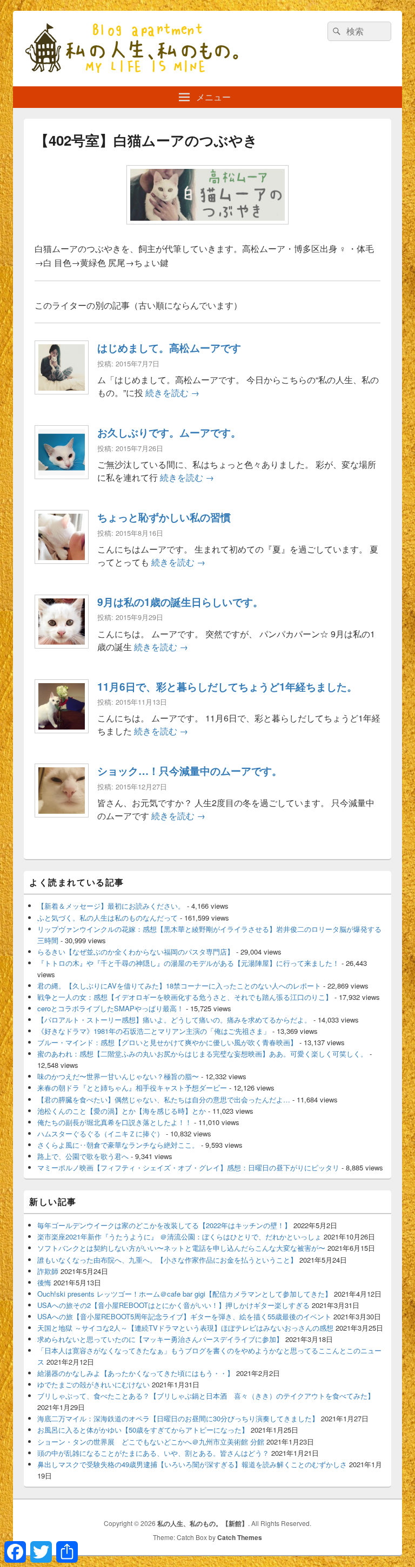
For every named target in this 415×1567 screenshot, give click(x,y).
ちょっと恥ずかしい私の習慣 (164, 516)
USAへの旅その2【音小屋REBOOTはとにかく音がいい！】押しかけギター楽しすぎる (173, 1305)
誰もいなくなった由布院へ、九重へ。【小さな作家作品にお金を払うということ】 (167, 1260)
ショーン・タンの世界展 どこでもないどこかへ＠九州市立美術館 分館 (150, 1441)
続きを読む (172, 392)
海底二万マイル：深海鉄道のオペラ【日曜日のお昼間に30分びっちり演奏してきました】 (178, 1418)
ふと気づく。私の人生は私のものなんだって (107, 917)
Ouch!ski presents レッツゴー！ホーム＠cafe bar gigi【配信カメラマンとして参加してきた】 (184, 1294)
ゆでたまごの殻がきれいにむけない (93, 1384)
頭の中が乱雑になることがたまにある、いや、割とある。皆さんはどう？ (153, 1453)
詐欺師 (47, 1271)
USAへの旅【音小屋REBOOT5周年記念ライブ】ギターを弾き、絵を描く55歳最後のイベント (184, 1316)
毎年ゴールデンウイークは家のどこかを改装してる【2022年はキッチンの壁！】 (164, 1225)
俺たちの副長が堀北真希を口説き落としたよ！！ (114, 1122)
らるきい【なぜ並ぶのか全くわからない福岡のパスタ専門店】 (135, 951)
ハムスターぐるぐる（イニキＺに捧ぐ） (100, 1133)
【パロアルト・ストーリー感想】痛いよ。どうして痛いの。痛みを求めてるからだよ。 (174, 1019)
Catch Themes (239, 1537)
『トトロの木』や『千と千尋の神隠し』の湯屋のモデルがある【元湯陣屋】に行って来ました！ (188, 963)
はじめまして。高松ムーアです (169, 347)
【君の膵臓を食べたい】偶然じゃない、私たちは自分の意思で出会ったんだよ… (163, 1099)
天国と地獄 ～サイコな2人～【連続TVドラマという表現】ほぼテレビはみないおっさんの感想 (185, 1328)
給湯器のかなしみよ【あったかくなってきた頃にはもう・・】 (135, 1373)
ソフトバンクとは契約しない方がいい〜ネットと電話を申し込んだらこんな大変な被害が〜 (181, 1248)
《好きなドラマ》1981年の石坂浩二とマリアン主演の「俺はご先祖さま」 (153, 1031)
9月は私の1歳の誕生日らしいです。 (180, 601)
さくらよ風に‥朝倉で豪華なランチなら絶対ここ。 (118, 1145)
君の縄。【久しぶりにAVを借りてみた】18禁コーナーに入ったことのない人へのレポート (179, 985)
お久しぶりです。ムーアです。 (169, 432)
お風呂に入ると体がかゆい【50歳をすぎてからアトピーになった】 (143, 1430)
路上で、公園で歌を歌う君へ (83, 1156)
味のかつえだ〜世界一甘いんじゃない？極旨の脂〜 (118, 1076)
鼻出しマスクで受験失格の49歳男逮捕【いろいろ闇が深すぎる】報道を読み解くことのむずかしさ (192, 1464)
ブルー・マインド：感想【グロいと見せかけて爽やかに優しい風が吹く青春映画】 (167, 1042)
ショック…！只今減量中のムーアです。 (189, 770)
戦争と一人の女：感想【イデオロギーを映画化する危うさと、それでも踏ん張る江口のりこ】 (184, 997)
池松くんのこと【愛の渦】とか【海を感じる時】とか (121, 1111)
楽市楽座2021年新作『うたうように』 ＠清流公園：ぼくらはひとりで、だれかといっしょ (179, 1236)
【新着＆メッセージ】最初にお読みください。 (111, 906)
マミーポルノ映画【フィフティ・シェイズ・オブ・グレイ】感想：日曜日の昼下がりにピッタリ (188, 1167)
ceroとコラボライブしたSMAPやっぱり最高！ (110, 1008)
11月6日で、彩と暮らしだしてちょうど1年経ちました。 (227, 686)
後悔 (44, 1282)
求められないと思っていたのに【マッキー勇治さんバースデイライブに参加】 (160, 1339)
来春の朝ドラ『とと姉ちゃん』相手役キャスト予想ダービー (132, 1087)
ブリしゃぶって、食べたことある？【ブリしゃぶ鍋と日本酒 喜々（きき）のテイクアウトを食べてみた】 (205, 1396)
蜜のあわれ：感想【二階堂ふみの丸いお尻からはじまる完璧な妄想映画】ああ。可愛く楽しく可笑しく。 (202, 1053)
